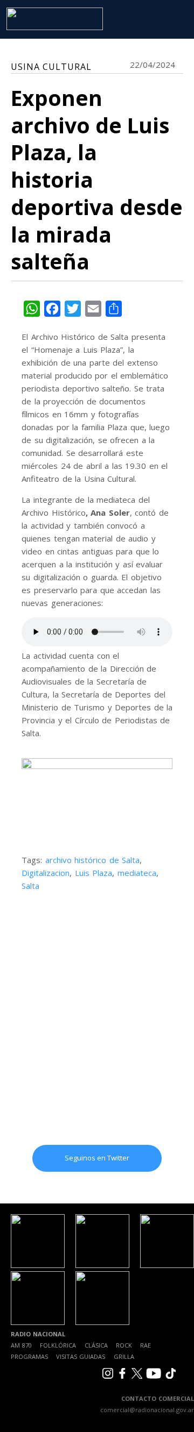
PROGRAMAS (29, 1356)
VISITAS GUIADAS (80, 1356)
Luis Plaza (94, 872)
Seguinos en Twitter (97, 1158)
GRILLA (124, 1356)
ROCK (124, 1345)
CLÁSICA (96, 1345)
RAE (145, 1345)
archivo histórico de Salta (92, 859)
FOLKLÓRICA (58, 1345)
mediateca (136, 872)
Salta (30, 885)
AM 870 (21, 1345)
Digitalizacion (46, 872)
